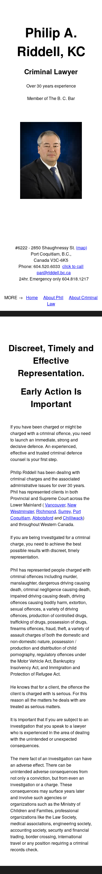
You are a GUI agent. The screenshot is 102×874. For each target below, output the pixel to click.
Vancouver (55, 505)
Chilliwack (73, 518)
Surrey (64, 511)
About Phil (53, 297)
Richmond (46, 511)
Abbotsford (42, 518)
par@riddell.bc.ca (54, 272)
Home (32, 297)
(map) (81, 247)
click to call (73, 266)
